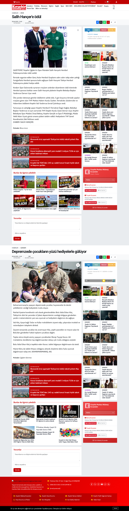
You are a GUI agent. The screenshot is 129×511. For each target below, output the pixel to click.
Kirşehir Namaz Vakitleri (75, 496)
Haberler (15, 13)
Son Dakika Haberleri (73, 500)
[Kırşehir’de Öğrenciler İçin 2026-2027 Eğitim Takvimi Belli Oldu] (24, 432)
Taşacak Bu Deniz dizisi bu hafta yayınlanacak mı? (90, 136)
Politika (36, 6)
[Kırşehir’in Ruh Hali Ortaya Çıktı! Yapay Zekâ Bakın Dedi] (69, 432)
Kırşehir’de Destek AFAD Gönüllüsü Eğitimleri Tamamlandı (21, 421)
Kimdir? (99, 6)
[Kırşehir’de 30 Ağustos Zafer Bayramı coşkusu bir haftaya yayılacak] (69, 411)
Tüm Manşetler (46, 500)
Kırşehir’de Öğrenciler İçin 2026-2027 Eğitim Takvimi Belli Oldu (24, 441)
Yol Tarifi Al (102, 190)
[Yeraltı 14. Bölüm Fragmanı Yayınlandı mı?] (91, 80)
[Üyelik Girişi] (115, 2)
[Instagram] (98, 484)
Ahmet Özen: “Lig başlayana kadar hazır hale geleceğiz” (45, 190)
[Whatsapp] (105, 484)
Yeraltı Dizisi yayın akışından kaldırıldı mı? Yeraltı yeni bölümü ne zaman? (91, 114)
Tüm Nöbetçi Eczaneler (101, 207)
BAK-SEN (69, 6)
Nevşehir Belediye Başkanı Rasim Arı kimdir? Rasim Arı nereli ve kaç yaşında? (108, 68)
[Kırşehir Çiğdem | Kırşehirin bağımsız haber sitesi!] (19, 7)
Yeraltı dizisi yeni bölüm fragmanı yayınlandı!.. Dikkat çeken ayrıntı (108, 114)
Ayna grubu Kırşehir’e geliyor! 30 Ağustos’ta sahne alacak (45, 420)
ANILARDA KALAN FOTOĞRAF (85, 6)
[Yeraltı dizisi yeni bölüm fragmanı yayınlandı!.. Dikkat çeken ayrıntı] (108, 103)
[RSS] (108, 484)
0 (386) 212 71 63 (91, 190)
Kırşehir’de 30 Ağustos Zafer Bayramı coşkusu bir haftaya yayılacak (68, 421)
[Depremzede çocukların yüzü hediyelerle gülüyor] (46, 282)
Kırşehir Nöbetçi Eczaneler (23, 496)
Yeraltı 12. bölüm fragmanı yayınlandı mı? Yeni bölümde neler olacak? (108, 160)
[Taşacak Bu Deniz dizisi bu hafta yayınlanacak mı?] (91, 126)
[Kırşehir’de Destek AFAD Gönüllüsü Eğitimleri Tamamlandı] (24, 411)
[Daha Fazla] (108, 22)
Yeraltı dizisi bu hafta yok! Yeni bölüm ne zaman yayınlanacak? (107, 137)
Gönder (17, 239)
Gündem (30, 6)
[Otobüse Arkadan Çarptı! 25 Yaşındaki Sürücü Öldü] (46, 428)
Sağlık (57, 6)
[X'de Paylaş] (100, 22)
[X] (95, 484)
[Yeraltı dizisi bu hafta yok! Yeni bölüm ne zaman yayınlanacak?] (108, 126)
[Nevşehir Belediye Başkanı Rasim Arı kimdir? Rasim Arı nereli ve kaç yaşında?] (108, 56)
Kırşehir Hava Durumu (48, 496)
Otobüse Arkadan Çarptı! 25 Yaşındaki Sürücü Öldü (45, 433)
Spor (62, 6)
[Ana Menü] (114, 8)
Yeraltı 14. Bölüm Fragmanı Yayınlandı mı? (91, 91)
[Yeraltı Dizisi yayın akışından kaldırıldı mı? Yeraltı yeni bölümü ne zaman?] (91, 103)
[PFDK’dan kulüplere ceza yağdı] (46, 201)
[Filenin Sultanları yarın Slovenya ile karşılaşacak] (69, 201)
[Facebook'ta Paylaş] (97, 22)
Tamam (115, 508)
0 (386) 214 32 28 (91, 202)
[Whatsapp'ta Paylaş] (104, 22)
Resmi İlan (30, 8)
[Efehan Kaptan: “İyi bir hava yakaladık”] (24, 182)
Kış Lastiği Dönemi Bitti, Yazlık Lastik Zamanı (91, 159)
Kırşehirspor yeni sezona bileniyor (90, 66)
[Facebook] (91, 484)
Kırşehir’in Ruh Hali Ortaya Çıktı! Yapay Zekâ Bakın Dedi (68, 441)
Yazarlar (17, 2)
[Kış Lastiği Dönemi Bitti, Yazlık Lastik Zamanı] (91, 148)
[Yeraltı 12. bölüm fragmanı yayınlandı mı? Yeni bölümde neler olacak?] (108, 148)
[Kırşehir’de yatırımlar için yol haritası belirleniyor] (69, 182)
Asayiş (106, 6)
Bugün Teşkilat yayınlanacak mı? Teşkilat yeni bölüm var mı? (108, 92)
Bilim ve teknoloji (42, 8)
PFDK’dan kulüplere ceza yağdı (46, 209)
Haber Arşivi (97, 500)
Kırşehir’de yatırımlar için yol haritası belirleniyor (68, 190)
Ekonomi (44, 6)
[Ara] (114, 6)
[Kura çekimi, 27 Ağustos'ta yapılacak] (24, 201)
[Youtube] (101, 484)
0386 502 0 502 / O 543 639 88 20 (60, 485)
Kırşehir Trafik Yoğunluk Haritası (102, 496)
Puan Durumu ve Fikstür (23, 500)
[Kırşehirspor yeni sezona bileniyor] (91, 56)
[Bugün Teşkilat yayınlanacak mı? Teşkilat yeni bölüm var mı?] (108, 80)
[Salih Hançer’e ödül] (46, 47)
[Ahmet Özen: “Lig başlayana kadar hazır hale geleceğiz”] (46, 182)
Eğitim (51, 6)
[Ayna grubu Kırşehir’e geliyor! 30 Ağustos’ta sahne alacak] (46, 411)
